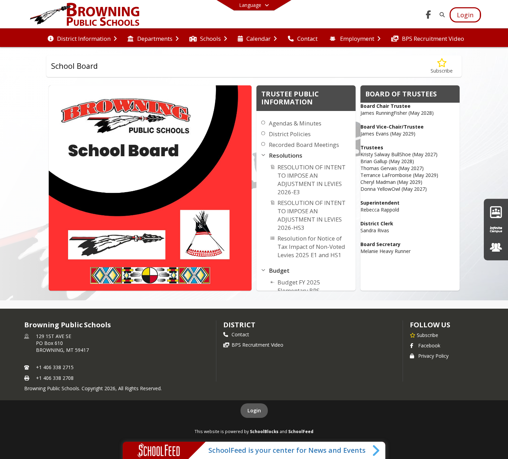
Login (254, 410)
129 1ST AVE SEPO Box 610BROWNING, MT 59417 (62, 343)
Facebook (429, 345)
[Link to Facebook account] (428, 15)
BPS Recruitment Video (257, 344)
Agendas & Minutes (295, 123)
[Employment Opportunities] (496, 247)
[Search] (441, 14)
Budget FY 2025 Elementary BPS (298, 286)
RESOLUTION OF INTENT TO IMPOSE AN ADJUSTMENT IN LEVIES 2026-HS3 (311, 215)
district (239, 324)
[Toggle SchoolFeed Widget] (376, 450)
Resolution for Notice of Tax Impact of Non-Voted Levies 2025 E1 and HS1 (311, 246)
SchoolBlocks (264, 431)
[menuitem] (82, 38)
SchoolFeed (300, 431)
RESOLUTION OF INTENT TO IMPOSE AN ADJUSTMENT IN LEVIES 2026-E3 (311, 179)
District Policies (290, 134)
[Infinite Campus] (496, 229)
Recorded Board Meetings (304, 145)
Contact (240, 334)
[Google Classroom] (496, 211)
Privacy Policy (433, 356)
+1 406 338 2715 (55, 367)
